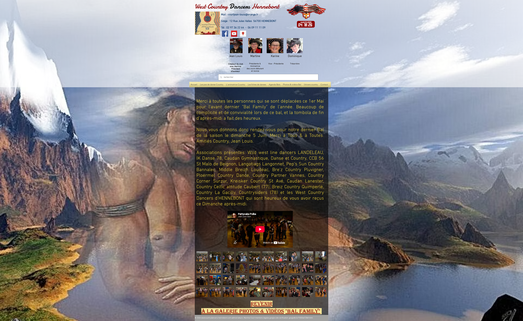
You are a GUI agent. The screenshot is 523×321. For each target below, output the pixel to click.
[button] (202, 256)
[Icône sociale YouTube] (234, 34)
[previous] (201, 275)
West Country (211, 6)
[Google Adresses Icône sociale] (243, 34)
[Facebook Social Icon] (225, 34)
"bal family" (302, 311)
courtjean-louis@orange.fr (243, 14)
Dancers (239, 6)
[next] (321, 275)
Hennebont (265, 6)
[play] (320, 294)
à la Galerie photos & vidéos (242, 311)
